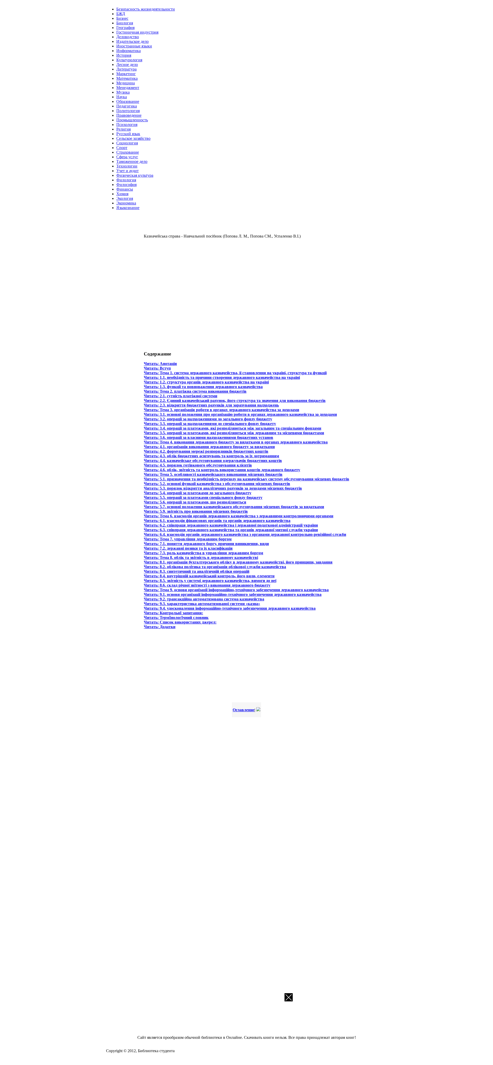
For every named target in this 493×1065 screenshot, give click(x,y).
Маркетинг (126, 74)
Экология (124, 198)
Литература (126, 69)
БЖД (120, 14)
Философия (126, 184)
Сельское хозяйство (133, 138)
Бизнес (122, 18)
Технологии (126, 166)
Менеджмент (127, 87)
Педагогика (126, 106)
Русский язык (128, 134)
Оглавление (243, 710)
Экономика (126, 203)
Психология (126, 124)
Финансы (124, 189)
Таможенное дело (131, 161)
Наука (121, 97)
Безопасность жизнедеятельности (145, 9)
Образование (127, 101)
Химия (122, 194)
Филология (126, 180)
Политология (128, 111)
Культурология (129, 60)
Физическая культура (134, 175)
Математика (127, 78)
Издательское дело (132, 41)
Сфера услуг (127, 157)
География (125, 27)
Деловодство (127, 37)
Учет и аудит (127, 171)
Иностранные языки (134, 46)
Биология (124, 23)
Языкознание (127, 207)
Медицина (125, 83)
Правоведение (128, 115)
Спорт (121, 147)
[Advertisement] (218, 294)
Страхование (127, 152)
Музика (123, 92)
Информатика (128, 50)
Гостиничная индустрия (137, 32)
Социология (127, 143)
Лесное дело (127, 64)
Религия (123, 129)
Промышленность (132, 120)
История (123, 55)
